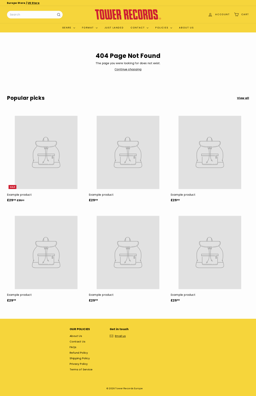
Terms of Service (81, 369)
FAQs (73, 347)
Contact (138, 27)
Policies (162, 27)
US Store (34, 3)
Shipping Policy (80, 358)
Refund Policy (79, 352)
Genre (67, 27)
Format (88, 27)
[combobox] (35, 14)
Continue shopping (128, 69)
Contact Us (77, 341)
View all (243, 98)
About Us (186, 27)
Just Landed (114, 27)
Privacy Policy (79, 364)
